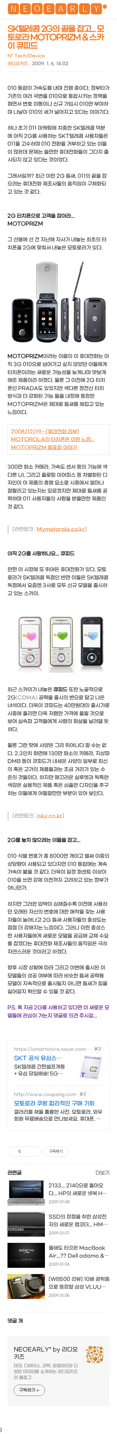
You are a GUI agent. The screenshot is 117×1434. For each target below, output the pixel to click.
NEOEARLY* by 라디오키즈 (46, 1353)
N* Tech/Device (26, 56)
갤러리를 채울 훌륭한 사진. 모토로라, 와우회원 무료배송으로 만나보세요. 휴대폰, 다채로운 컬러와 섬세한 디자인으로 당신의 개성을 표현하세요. (58, 1116)
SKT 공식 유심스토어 (38, 1058)
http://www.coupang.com (45, 1094)
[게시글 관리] (34, 1151)
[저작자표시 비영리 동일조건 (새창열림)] (76, 1151)
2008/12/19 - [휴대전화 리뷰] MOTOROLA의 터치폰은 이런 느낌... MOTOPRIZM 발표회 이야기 (53, 440)
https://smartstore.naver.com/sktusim (52, 1049)
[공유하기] (27, 1151)
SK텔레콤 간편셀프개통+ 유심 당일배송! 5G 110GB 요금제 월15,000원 (39, 1070)
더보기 (102, 1173)
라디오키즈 (17, 63)
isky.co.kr (49, 816)
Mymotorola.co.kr (61, 529)
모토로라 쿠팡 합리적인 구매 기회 (54, 1103)
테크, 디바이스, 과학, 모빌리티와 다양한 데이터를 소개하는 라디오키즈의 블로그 (46, 1371)
